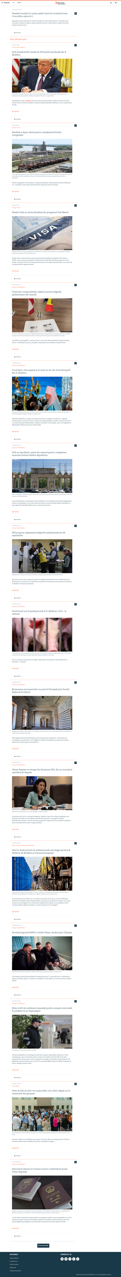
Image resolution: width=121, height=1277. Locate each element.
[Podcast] (110, 3)
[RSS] (73, 1258)
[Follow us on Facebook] (62, 1258)
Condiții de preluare (15, 1270)
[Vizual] (115, 3)
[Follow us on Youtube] (65, 1258)
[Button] (17, 33)
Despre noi (13, 1267)
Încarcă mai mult (43, 1245)
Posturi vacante (14, 1264)
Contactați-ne (13, 1261)
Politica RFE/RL (14, 1258)
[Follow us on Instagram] (69, 1258)
